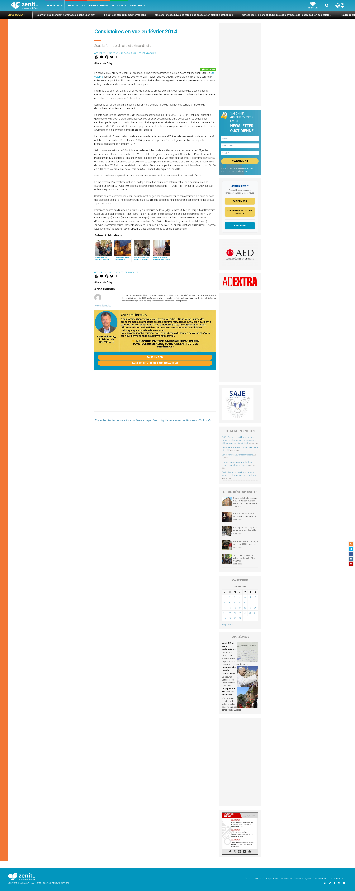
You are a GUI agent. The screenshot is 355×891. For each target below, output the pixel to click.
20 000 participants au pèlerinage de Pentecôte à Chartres (244, 558)
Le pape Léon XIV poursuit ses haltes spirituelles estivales (228, 694)
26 (250, 613)
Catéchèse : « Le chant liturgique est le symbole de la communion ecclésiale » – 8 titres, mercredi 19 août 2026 (239, 440)
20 (255, 608)
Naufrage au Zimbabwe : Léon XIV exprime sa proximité (306, 14)
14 (224, 608)
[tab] (231, 815)
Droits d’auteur (320, 878)
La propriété (272, 878)
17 (240, 608)
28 (224, 618)
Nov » (230, 624)
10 (240, 602)
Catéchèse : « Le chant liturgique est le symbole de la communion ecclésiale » (221, 14)
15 (230, 608)
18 (245, 608)
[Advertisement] (155, 393)
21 (224, 613)
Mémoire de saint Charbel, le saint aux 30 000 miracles (245, 542)
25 (245, 613)
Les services (286, 878)
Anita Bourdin (128, 53)
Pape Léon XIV (55, 5)
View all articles (102, 305)
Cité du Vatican (76, 5)
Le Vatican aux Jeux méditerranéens (59, 14)
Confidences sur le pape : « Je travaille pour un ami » (244, 514)
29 (230, 618)
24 (240, 613)
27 (255, 613)
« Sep (224, 624)
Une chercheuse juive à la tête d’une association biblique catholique (128, 14)
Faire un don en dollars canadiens (155, 363)
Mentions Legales (302, 878)
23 (235, 613)
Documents (119, 5)
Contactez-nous (337, 878)
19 (250, 608)
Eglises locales (147, 53)
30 (235, 618)
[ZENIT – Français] (28, 5)
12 (250, 602)
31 (240, 618)
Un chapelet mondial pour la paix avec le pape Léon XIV (245, 528)
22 (230, 613)
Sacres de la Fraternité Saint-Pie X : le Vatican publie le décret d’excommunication (245, 500)
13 (255, 602)
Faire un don (137, 5)
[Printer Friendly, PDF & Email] (208, 69)
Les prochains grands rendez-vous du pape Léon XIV (229, 673)
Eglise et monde (98, 5)
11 (245, 602)
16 (235, 608)
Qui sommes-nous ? (254, 878)
